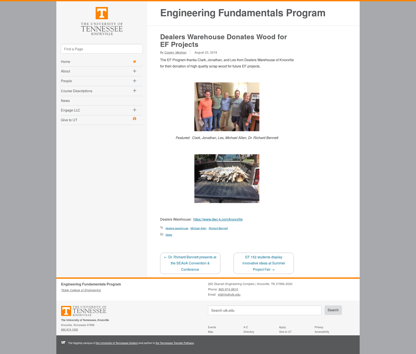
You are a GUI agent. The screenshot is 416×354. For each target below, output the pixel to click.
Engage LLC (70, 110)
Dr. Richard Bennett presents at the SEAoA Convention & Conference (190, 263)
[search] (102, 49)
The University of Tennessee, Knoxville (101, 20)
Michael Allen (198, 228)
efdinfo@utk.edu (229, 294)
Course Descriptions (76, 90)
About (65, 71)
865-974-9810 (228, 289)
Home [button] (65, 61)
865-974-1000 (69, 329)
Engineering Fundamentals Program (243, 12)
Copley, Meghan (175, 52)
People (66, 80)
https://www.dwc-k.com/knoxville (218, 219)
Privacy (319, 327)
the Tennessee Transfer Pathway (175, 343)
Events (212, 327)
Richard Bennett (218, 228)
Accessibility (322, 331)
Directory (249, 331)
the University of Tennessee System (117, 343)
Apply (282, 327)
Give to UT (69, 119)
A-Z (246, 327)
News (65, 100)
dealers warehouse (177, 228)
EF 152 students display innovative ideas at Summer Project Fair (263, 263)
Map (210, 331)
